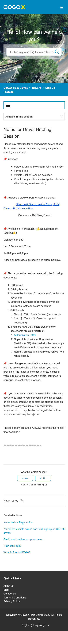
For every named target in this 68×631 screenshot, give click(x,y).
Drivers (36, 88)
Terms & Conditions (14, 597)
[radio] (25, 478)
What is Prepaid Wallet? (16, 552)
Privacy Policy (11, 601)
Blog (6, 589)
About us (8, 585)
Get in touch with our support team (23, 539)
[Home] (14, 6)
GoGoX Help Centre (15, 88)
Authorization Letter (25, 335)
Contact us (9, 593)
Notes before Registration (17, 522)
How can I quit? (12, 545)
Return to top (11, 500)
